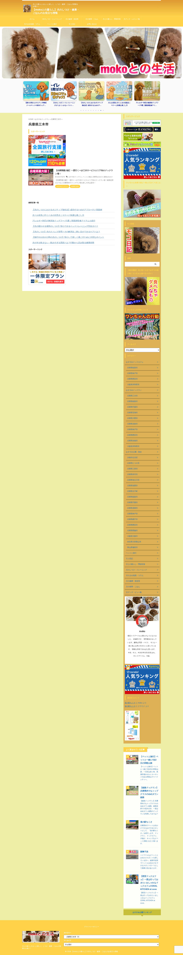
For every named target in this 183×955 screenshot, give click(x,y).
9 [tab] (101, 110)
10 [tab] (103, 110)
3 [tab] (86, 110)
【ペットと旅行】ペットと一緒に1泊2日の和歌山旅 (149, 759)
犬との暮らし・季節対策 (112, 19)
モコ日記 (72, 24)
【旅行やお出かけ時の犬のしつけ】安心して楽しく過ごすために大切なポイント (68, 237)
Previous (25, 95)
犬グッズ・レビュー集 (132, 19)
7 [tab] (96, 110)
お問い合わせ (92, 24)
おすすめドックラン (75, 177)
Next (157, 95)
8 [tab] (98, 110)
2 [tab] (83, 110)
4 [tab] (88, 110)
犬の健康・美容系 (71, 19)
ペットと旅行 (52, 24)
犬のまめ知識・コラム (32, 24)
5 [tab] (91, 110)
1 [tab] (81, 110)
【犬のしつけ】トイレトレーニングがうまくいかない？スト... (40, 104)
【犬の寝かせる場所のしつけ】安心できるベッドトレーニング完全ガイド (65, 226)
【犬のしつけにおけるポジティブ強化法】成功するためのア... (67, 104)
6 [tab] (93, 110)
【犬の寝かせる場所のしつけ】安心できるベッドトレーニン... (151, 104)
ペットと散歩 (87, 177)
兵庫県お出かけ (97, 177)
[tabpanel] (40, 94)
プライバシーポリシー (91, 927)
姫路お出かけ (108, 177)
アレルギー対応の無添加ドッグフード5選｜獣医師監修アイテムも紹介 (63, 220)
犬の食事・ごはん (91, 19)
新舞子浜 (144, 851)
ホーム (32, 19)
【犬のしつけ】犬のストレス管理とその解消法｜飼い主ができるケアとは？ (66, 231)
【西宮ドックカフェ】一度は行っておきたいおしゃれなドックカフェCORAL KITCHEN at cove (149, 882)
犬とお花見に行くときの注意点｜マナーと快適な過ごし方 (95, 104)
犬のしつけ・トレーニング (52, 19)
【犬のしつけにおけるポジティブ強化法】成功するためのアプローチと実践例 (67, 209)
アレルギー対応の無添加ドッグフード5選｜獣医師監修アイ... (123, 104)
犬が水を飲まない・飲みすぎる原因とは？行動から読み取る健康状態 (63, 242)
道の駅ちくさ (130, 703)
